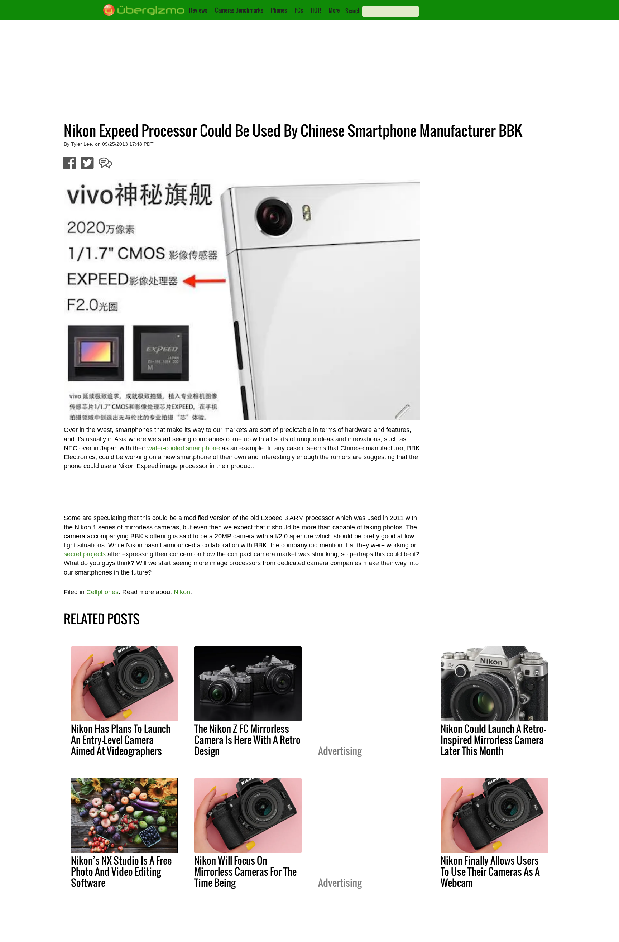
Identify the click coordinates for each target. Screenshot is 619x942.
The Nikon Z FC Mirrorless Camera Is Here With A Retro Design (247, 739)
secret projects (85, 554)
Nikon (182, 592)
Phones (279, 10)
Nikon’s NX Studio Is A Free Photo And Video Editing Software (121, 871)
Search (353, 10)
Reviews (198, 10)
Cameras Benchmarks (239, 10)
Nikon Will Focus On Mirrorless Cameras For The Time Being (245, 871)
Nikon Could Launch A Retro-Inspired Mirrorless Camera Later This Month (493, 739)
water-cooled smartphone (183, 448)
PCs (298, 10)
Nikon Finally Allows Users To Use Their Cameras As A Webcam (490, 871)
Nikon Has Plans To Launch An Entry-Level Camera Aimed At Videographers (121, 739)
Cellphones (102, 592)
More (334, 10)
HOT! (316, 10)
